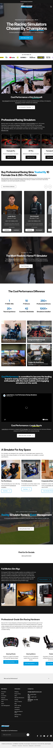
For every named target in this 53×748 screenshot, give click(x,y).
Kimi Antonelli (5, 101)
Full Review (7, 230)
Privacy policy (20, 745)
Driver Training (18, 705)
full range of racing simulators (27, 123)
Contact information (37, 745)
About (2, 703)
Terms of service (25, 745)
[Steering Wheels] (10, 642)
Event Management (5, 705)
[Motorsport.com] (45, 57)
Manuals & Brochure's (19, 697)
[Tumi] (30, 57)
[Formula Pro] (10, 141)
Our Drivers (3, 695)
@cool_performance (26, 555)
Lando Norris (16, 230)
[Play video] (8, 595)
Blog (16, 703)
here (27, 580)
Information (17, 707)
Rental (2, 693)
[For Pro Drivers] (10, 469)
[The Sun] (39, 57)
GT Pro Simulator (24, 429)
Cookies (16, 699)
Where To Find (4, 699)
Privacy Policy (18, 693)
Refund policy (14, 745)
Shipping (16, 691)
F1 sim (8, 259)
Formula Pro (18, 102)
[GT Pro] (30, 141)
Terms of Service (18, 701)
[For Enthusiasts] (30, 469)
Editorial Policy (18, 714)
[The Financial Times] (8, 57)
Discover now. (4, 130)
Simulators (3, 691)
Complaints (17, 709)
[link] (11, 212)
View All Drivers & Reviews (9, 186)
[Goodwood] (23, 57)
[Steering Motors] (30, 642)
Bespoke (3, 697)
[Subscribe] (28, 734)
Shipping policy (31, 745)
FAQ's (16, 695)
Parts (2, 701)
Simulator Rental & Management (26, 514)
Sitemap (16, 716)
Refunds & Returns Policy (19, 712)
